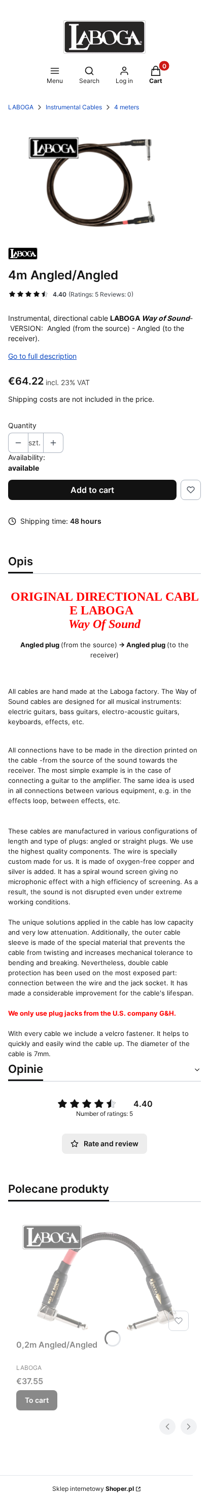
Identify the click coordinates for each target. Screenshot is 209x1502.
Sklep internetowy (93, 1488)
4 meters (126, 107)
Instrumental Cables (74, 107)
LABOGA (20, 107)
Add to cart (92, 490)
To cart (37, 1400)
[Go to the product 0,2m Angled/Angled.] (104, 1277)
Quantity (22, 425)
